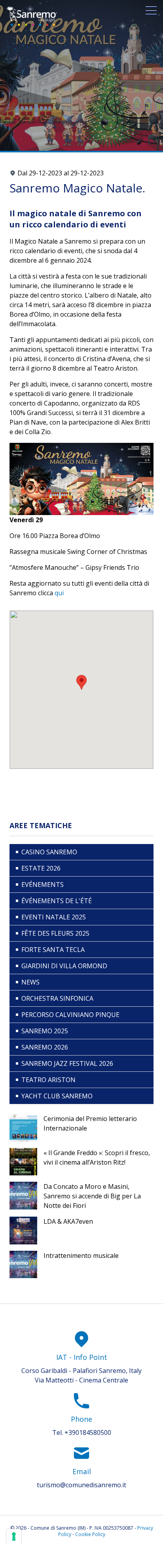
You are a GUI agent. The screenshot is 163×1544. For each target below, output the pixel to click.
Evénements (42, 884)
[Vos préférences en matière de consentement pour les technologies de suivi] (13, 1536)
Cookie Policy (90, 1534)
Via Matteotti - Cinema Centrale (81, 1380)
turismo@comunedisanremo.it (81, 1485)
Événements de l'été (56, 900)
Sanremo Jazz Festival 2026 (67, 1063)
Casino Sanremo (49, 852)
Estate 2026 (41, 868)
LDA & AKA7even (68, 1221)
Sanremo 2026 (44, 1047)
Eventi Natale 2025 (53, 917)
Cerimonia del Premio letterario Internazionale (90, 1123)
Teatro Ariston (48, 1079)
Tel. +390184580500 (81, 1432)
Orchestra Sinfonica (57, 998)
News (30, 982)
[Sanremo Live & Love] (31, 16)
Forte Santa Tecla (53, 949)
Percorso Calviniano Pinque (70, 1014)
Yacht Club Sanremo (57, 1096)
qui (59, 592)
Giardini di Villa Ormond (64, 965)
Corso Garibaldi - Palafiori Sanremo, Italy (81, 1370)
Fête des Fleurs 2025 (55, 933)
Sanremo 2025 (44, 1031)
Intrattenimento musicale (81, 1255)
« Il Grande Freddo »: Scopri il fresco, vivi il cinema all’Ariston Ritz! (97, 1157)
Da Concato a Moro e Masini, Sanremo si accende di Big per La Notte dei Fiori (92, 1196)
